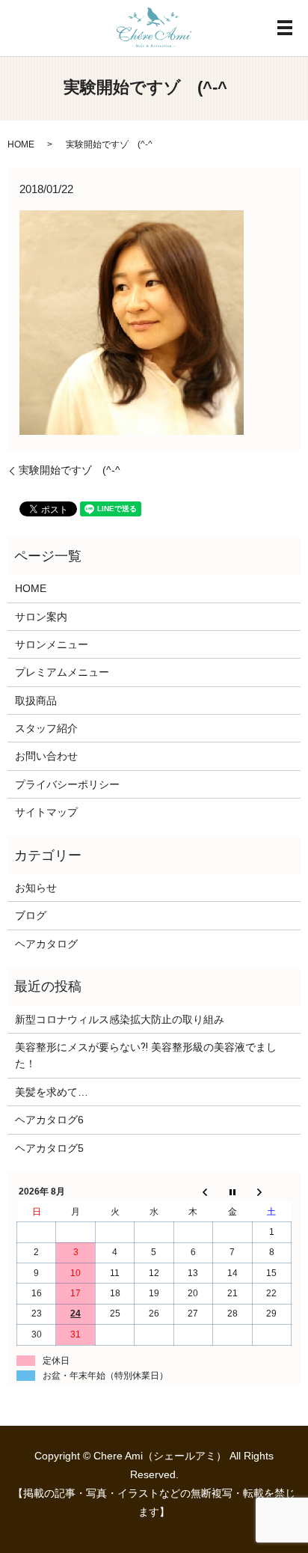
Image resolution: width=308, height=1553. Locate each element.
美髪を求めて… (51, 1092)
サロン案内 (41, 617)
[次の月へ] (271, 1192)
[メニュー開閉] (284, 27)
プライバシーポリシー (67, 784)
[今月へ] (232, 1192)
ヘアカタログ (46, 944)
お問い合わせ (46, 756)
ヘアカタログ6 (49, 1120)
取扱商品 (36, 701)
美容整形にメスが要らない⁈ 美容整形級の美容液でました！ (146, 1055)
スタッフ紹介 (46, 728)
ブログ (30, 915)
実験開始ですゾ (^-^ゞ (75, 470)
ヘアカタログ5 (49, 1148)
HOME (20, 144)
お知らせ (36, 888)
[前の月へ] (192, 1192)
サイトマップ (46, 812)
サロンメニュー (51, 644)
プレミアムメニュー (62, 672)
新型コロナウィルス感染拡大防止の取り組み (119, 1019)
